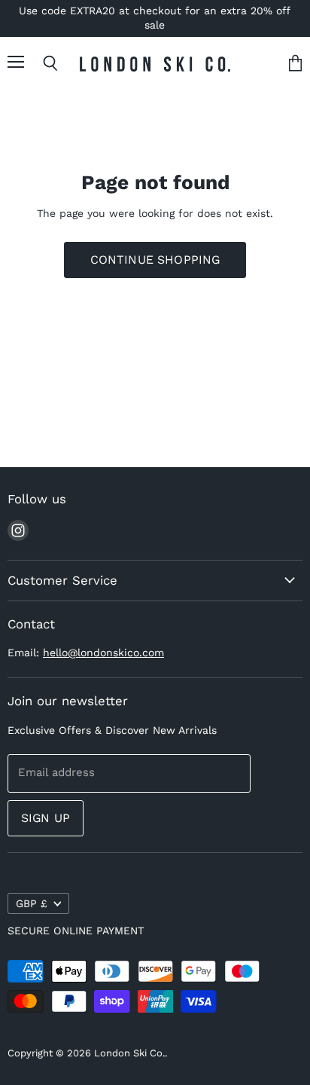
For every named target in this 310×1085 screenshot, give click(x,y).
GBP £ (31, 903)
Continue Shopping (155, 259)
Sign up (45, 818)
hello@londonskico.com (103, 652)
